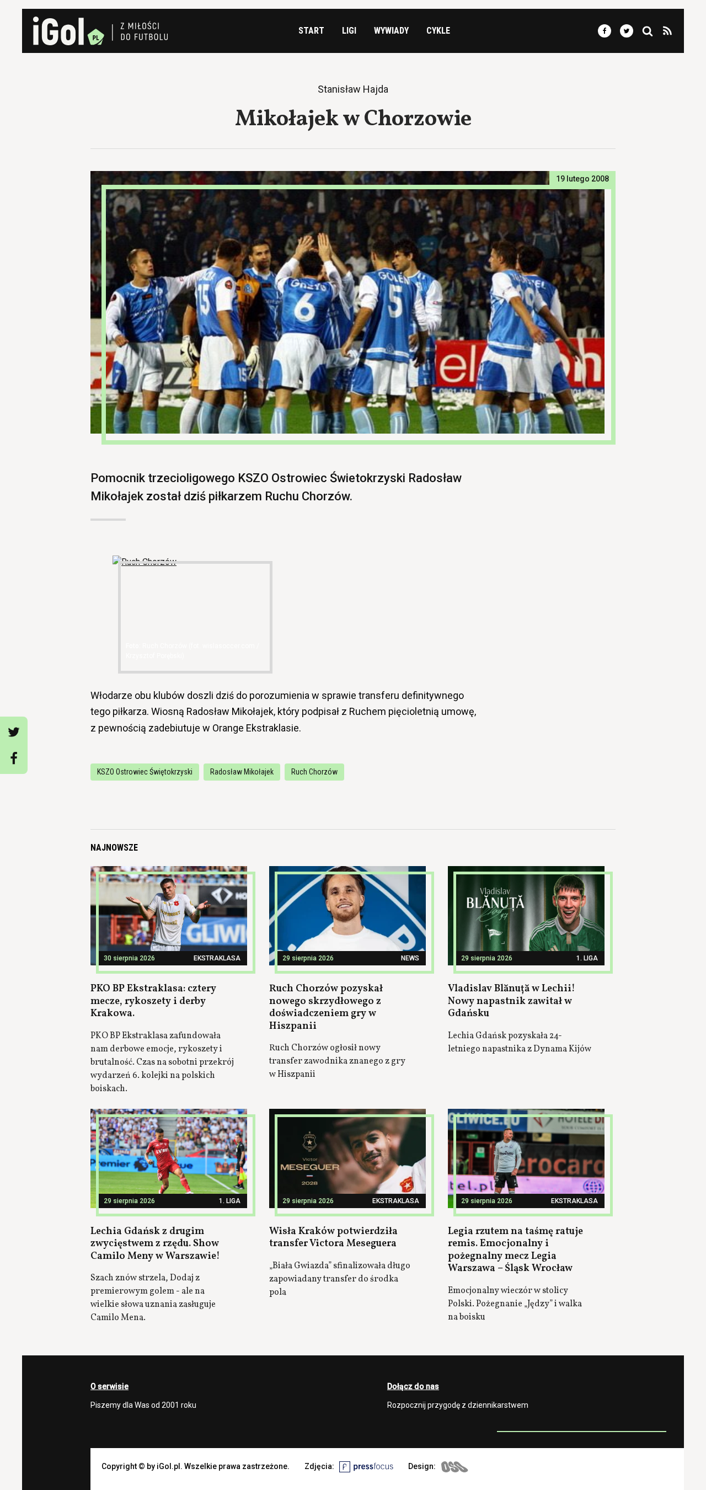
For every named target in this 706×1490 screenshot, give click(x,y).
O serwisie (109, 1386)
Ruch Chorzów (314, 771)
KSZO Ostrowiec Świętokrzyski (144, 771)
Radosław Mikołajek (242, 771)
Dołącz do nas (413, 1386)
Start (311, 30)
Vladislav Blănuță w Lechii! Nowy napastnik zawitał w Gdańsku (511, 1001)
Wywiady (391, 30)
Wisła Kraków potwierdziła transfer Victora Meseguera (333, 1238)
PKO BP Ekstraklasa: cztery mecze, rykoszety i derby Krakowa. (153, 1001)
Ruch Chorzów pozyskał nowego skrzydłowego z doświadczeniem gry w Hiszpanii (326, 1007)
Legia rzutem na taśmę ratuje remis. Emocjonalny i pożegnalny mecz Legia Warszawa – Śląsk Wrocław (515, 1250)
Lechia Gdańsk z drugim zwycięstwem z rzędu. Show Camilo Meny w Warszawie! (155, 1244)
